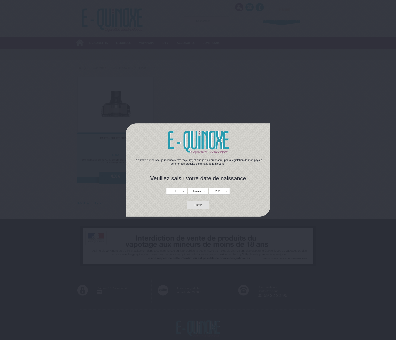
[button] (176, 191)
